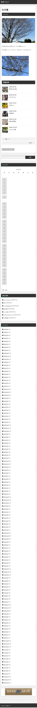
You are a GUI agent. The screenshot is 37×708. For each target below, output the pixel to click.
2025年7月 (6, 368)
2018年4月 (6, 628)
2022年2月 (6, 491)
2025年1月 (6, 386)
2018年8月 (6, 616)
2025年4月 (6, 377)
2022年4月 (6, 485)
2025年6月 (6, 371)
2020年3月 (6, 559)
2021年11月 (6, 500)
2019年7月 (6, 583)
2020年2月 (6, 562)
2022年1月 (6, 494)
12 (4, 216)
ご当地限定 (6, 317)
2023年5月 (6, 446)
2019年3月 (6, 595)
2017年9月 (6, 649)
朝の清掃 (6, 308)
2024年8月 (6, 401)
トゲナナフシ (12, 97)
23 (4, 255)
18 (4, 237)
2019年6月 (6, 586)
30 (4, 279)
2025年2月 (6, 383)
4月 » (6, 289)
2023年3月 (6, 452)
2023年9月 (6, 434)
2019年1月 (6, 601)
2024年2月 (6, 419)
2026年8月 (6, 329)
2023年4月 (6, 449)
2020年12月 (6, 533)
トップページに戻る (8, 149)
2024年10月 (6, 395)
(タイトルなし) (7, 299)
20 (4, 245)
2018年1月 (6, 637)
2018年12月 (6, 604)
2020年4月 (6, 556)
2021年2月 (6, 526)
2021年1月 (6, 530)
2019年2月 (6, 598)
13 (4, 221)
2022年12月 (6, 461)
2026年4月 (6, 341)
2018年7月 (6, 619)
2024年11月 (6, 392)
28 (4, 273)
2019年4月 (6, 592)
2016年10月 (6, 682)
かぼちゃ (11, 105)
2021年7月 (6, 512)
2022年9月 (6, 470)
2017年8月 (6, 652)
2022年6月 (6, 479)
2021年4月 (6, 521)
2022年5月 (6, 482)
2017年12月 (6, 640)
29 (4, 276)
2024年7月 (6, 404)
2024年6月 (6, 407)
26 (4, 265)
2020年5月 (6, 553)
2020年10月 (6, 538)
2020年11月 (6, 535)
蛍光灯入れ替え (13, 89)
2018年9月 (6, 613)
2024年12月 (6, 389)
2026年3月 (6, 344)
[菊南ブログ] (8, 2)
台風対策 (11, 113)
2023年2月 (6, 455)
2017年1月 (6, 673)
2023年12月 (6, 425)
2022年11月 (6, 464)
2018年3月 (6, 631)
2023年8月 (6, 437)
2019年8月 (6, 580)
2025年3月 (6, 380)
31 (4, 283)
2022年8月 (6, 473)
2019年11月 (6, 571)
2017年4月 (6, 664)
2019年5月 (6, 589)
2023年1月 (6, 458)
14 (4, 224)
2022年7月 (6, 476)
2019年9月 (6, 577)
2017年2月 (6, 670)
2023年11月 (6, 428)
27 (4, 269)
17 (4, 234)
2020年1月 (6, 565)
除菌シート (7, 139)
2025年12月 (6, 353)
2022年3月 (6, 488)
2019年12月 (6, 568)
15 (4, 227)
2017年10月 (6, 646)
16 (4, 231)
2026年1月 (6, 350)
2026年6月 (6, 335)
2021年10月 (6, 502)
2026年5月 (6, 338)
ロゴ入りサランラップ (9, 314)
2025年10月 (6, 359)
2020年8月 (6, 544)
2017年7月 (6, 655)
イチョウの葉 (12, 129)
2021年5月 (6, 518)
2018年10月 (6, 610)
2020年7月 (6, 547)
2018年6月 (6, 622)
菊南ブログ (8, 705)
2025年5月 (6, 374)
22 (4, 252)
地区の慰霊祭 (12, 121)
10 (4, 210)
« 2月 (3, 289)
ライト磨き (6, 311)
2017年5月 (6, 661)
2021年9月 (6, 506)
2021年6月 (6, 514)
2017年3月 (6, 667)
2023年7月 (6, 440)
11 (4, 213)
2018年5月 (6, 625)
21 (4, 248)
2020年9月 (6, 542)
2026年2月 (6, 347)
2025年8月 (6, 365)
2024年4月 (6, 413)
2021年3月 (6, 523)
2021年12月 (6, 497)
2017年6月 (6, 658)
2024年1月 (6, 422)
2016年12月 (6, 676)
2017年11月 (6, 643)
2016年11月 (6, 679)
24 (4, 258)
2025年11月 (6, 356)
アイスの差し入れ (8, 305)
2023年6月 (6, 443)
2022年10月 (6, 467)
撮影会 (30, 142)
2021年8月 (6, 509)
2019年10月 (6, 574)
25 (4, 262)
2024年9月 (6, 398)
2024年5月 (6, 410)
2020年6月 (6, 550)
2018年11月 (6, 607)
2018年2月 (6, 634)
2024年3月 (6, 416)
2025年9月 (6, 362)
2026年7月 (6, 332)
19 (4, 241)
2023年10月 (6, 431)
